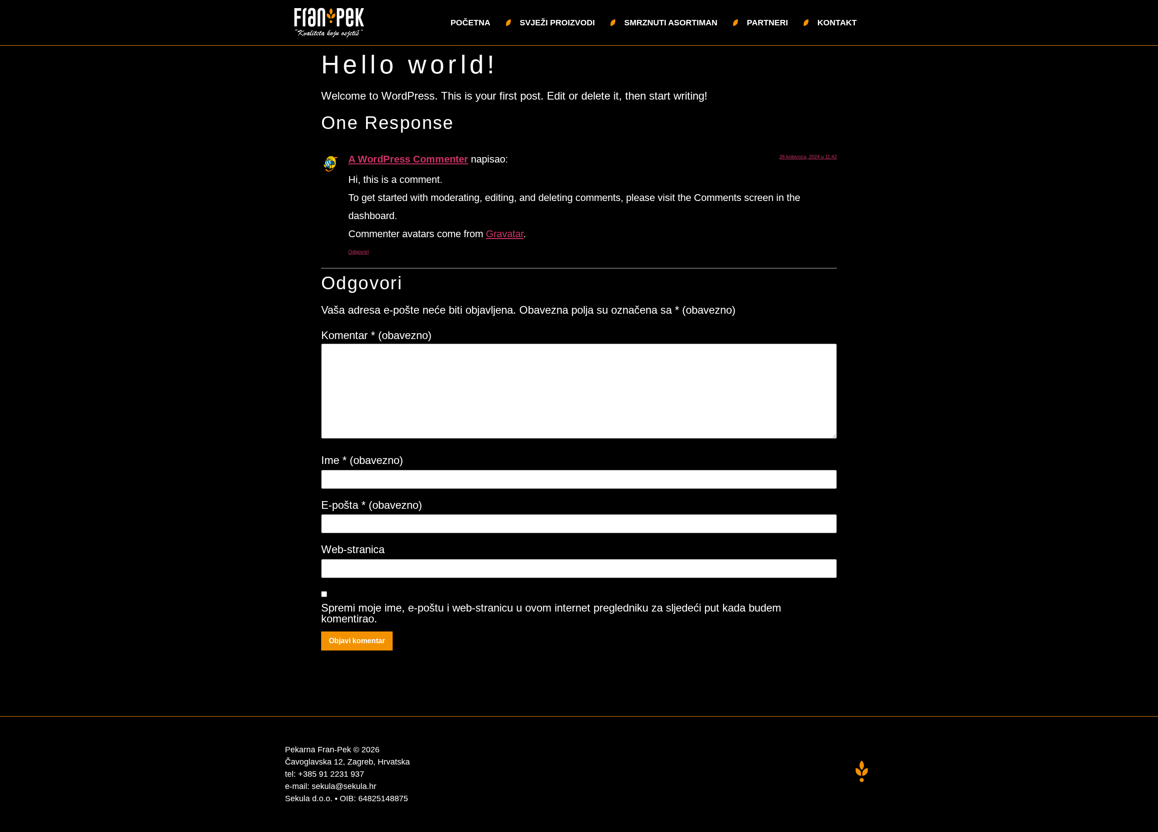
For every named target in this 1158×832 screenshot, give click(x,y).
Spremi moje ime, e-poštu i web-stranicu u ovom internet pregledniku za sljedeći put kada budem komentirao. (551, 613)
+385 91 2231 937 (331, 774)
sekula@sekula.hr (344, 786)
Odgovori (358, 251)
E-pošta (371, 505)
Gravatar (504, 233)
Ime (362, 460)
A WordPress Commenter (408, 159)
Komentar (376, 335)
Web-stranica (352, 549)
